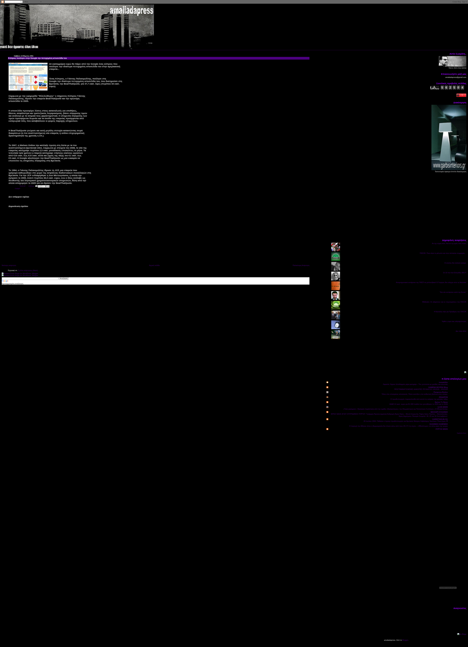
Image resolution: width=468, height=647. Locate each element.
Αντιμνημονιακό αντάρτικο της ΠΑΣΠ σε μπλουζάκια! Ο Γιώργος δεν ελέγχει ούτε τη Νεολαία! (431, 282)
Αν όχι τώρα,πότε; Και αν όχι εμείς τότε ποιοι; (449, 243)
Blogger (405, 640)
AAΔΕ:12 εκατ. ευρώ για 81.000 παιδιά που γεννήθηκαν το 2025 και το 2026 (418, 404)
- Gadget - (17, 188)
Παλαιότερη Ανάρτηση (301, 265)
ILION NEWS (443, 407)
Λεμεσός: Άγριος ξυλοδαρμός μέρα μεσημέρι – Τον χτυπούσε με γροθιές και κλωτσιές (415, 384)
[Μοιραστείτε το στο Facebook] (46, 186)
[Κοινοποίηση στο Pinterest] (48, 186)
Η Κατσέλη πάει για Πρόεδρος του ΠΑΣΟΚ (450, 312)
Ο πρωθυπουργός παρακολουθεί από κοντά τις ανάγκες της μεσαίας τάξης (419, 399)
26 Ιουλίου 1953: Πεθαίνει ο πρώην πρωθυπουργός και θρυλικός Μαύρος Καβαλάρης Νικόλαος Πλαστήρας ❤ (406, 421)
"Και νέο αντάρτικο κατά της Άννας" (453, 292)
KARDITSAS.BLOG (440, 419)
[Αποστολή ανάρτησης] (36, 186)
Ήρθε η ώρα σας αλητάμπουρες (454, 321)
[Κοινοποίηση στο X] (43, 186)
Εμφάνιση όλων (461, 433)
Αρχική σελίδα (154, 265)
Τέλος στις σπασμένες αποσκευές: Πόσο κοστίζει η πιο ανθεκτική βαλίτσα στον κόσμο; (415, 394)
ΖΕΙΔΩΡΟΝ (443, 397)
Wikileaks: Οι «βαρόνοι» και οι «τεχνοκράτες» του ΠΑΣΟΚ (444, 302)
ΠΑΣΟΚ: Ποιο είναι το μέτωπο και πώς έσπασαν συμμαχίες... (443, 253)
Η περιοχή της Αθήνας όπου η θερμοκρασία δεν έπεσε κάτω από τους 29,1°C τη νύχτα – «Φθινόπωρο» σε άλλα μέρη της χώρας (398, 426)
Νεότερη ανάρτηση (9, 265)
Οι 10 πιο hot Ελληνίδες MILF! (454, 273)
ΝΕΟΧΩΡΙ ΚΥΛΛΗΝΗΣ (439, 412)
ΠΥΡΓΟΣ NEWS (442, 429)
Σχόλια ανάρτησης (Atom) (28, 270)
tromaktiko (443, 382)
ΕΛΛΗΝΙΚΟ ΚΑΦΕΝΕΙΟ (439, 424)
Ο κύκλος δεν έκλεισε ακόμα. (455, 263)
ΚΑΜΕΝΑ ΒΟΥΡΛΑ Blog (438, 387)
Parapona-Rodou (441, 392)
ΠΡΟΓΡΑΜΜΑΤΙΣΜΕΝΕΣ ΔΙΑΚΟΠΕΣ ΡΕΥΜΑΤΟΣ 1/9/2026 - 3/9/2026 (421, 389)
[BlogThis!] (41, 186)
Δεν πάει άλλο (461, 331)
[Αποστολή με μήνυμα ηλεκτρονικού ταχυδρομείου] (39, 186)
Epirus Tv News (441, 402)
